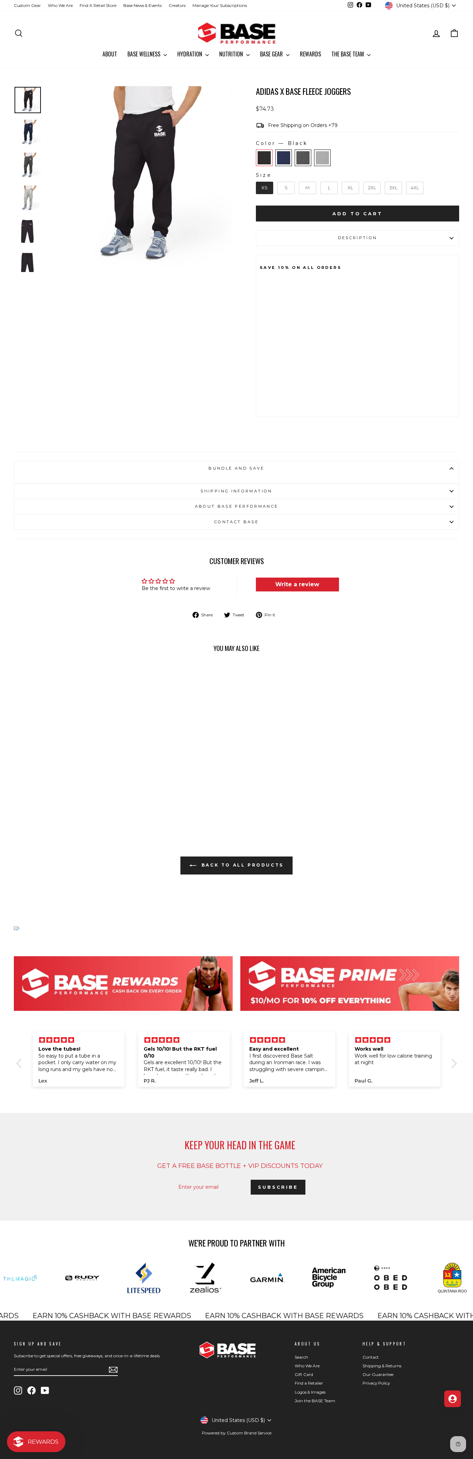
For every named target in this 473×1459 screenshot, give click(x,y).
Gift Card (304, 1374)
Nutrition (231, 54)
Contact (371, 1357)
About (109, 54)
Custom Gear (27, 5)
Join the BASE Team (315, 1400)
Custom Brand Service (249, 1432)
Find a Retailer (309, 1383)
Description (357, 237)
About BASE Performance (236, 506)
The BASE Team (348, 54)
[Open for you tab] (452, 1398)
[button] (21, 1063)
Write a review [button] (297, 584)
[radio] (264, 157)
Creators (177, 5)
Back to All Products (241, 865)
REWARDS (310, 54)
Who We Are (60, 5)
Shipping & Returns (382, 1365)
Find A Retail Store (98, 5)
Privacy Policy (376, 1383)
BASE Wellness (144, 54)
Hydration (190, 54)
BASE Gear (272, 54)
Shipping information (236, 491)
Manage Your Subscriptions (220, 5)
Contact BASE (236, 521)
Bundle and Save (236, 468)
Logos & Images (310, 1392)
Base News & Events (142, 5)
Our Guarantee (378, 1374)
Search (301, 1357)
